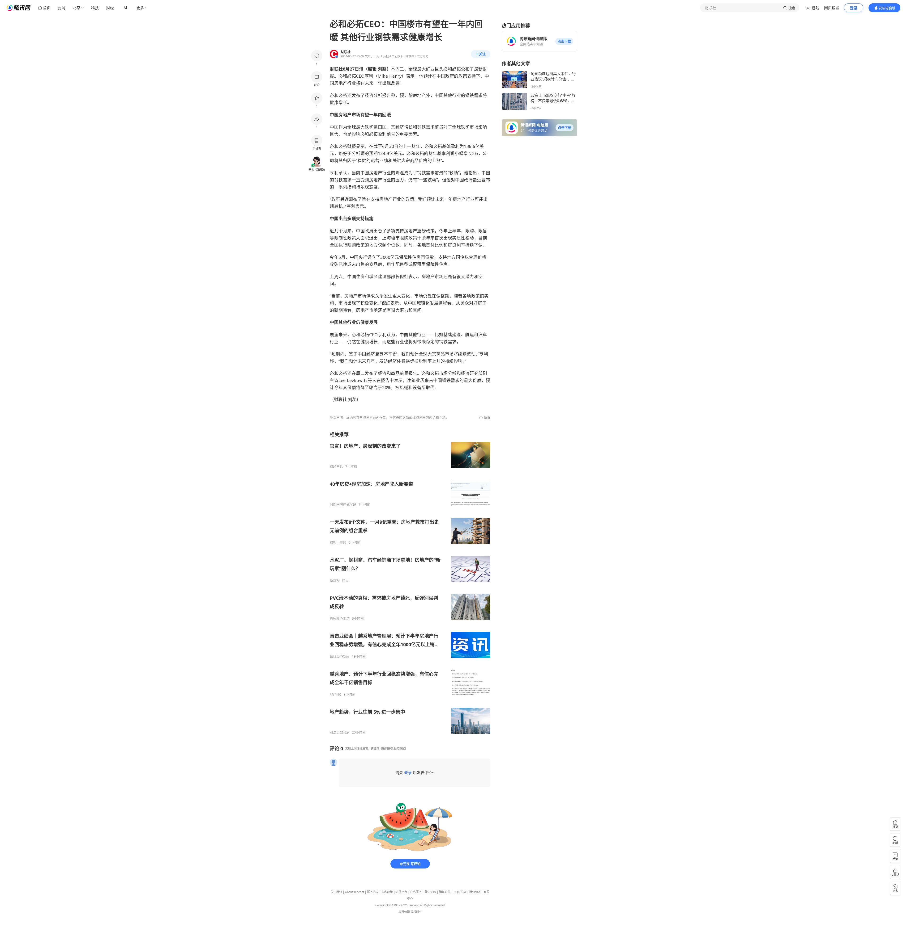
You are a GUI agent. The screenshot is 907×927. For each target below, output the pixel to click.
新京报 (335, 580)
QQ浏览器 (460, 892)
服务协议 (372, 892)
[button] (564, 41)
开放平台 (401, 892)
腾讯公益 (444, 892)
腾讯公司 (404, 912)
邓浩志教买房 (340, 732)
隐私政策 (387, 892)
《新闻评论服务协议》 (393, 749)
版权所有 (416, 912)
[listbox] (410, 583)
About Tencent (354, 892)
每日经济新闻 (340, 656)
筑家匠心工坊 (340, 618)
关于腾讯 (336, 892)
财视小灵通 (338, 542)
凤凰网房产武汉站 (343, 504)
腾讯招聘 (430, 892)
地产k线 (335, 694)
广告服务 (416, 892)
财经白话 (336, 466)
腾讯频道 (475, 892)
